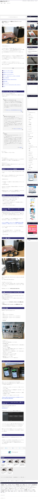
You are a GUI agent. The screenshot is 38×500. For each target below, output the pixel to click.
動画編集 (30, 124)
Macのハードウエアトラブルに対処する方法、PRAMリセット (10, 473)
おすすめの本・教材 (30, 136)
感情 (29, 150)
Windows (30, 119)
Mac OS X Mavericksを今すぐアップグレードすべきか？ (3, 473)
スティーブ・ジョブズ (17, 487)
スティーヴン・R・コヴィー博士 (25, 487)
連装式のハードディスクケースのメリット (8, 74)
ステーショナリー (33, 487)
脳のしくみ (29, 169)
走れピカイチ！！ (4, 1)
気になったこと (31, 155)
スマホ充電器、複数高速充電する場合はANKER (16, 465)
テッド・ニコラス (17, 488)
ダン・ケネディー (10, 488)
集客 (1, 492)
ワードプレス (29, 126)
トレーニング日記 (31, 157)
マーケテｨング (30, 131)
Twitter (30, 484)
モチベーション (18, 489)
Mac (2, 25)
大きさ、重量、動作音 (6, 77)
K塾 (21, 484)
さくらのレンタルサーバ (32, 235)
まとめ (4, 86)
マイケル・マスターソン (29, 488)
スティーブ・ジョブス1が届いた (10, 464)
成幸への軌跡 (30, 167)
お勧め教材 (30, 138)
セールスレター (2, 488)
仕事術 (30, 143)
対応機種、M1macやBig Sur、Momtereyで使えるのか (10, 79)
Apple (2, 484)
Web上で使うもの (31, 117)
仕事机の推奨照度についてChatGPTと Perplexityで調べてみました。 (32, 77)
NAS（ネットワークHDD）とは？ (18, 128)
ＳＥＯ (4, 492)
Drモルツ (6, 484)
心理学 (2, 491)
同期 (33, 489)
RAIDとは (21, 147)
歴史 (12, 491)
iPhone (30, 114)
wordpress (34, 484)
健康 (29, 148)
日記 (9, 491)
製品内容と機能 (5, 81)
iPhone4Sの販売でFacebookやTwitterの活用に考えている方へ (22, 465)
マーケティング (5, 489)
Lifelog (29, 141)
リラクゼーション (31, 145)
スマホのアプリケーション (32, 112)
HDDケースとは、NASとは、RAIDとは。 (8, 70)
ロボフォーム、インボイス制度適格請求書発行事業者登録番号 (32, 69)
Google (14, 484)
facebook (10, 484)
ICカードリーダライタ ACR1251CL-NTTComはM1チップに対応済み (3, 465)
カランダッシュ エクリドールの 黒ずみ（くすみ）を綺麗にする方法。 (32, 60)
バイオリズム (30, 162)
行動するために (31, 160)
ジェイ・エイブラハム (4, 487)
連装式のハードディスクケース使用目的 (8, 72)
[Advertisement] (19, 9)
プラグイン (30, 129)
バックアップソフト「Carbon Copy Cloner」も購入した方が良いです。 (12, 84)
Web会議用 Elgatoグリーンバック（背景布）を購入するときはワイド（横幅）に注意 (19, 477)
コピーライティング (21, 486)
